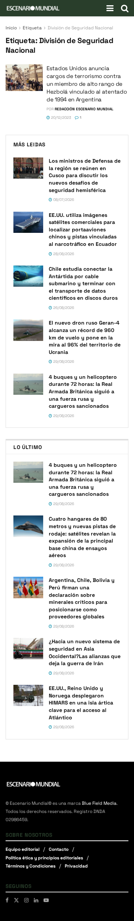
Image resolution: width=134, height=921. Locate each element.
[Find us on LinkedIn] (36, 900)
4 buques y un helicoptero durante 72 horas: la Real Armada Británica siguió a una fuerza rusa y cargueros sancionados (83, 391)
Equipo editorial (22, 849)
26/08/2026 (63, 307)
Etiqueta (32, 28)
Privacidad (76, 866)
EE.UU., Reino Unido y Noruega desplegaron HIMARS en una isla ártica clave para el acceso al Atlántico (81, 702)
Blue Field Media (99, 803)
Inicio (11, 28)
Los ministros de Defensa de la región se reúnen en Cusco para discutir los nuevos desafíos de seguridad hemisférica (85, 175)
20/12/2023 (60, 117)
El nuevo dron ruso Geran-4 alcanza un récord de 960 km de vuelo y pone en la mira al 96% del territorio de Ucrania (85, 337)
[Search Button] (124, 8)
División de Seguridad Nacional (80, 28)
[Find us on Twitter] (16, 900)
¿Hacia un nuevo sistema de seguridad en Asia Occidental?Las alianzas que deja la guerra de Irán (85, 652)
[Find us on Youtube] (46, 900)
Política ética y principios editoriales (44, 858)
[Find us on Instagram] (26, 900)
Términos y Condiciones (30, 866)
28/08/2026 (63, 253)
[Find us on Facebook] (7, 900)
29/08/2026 (63, 361)
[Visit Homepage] (33, 8)
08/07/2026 (63, 199)
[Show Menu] (110, 8)
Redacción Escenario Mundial (84, 109)
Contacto (58, 849)
